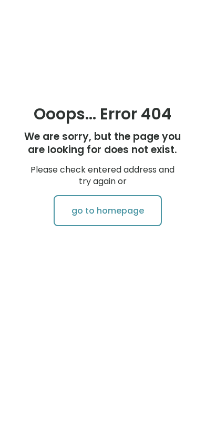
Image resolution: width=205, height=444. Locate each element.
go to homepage (107, 211)
